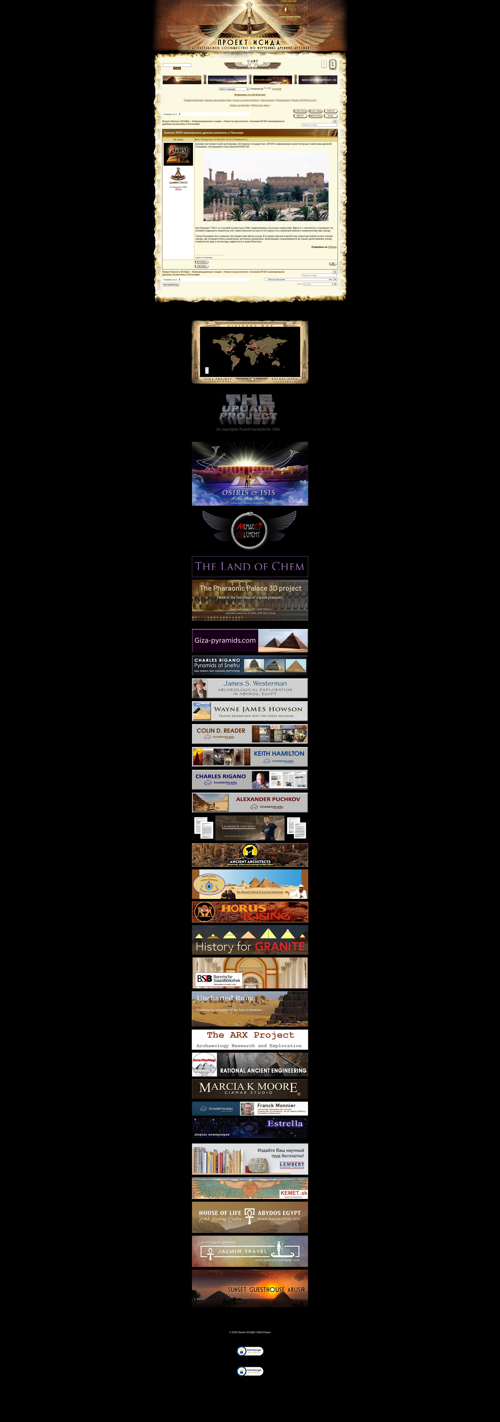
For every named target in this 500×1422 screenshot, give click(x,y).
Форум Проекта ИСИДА (175, 121)
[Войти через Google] (292, 9)
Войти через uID (289, 1)
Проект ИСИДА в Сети (303, 100)
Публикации (282, 100)
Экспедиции (267, 100)
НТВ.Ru (332, 247)
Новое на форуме (239, 105)
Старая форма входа (289, 16)
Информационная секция (206, 121)
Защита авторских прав (218, 100)
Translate (277, 89)
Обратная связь (260, 105)
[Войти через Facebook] (285, 9)
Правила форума (193, 100)
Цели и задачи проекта (246, 100)
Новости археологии (236, 121)
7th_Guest (178, 139)
